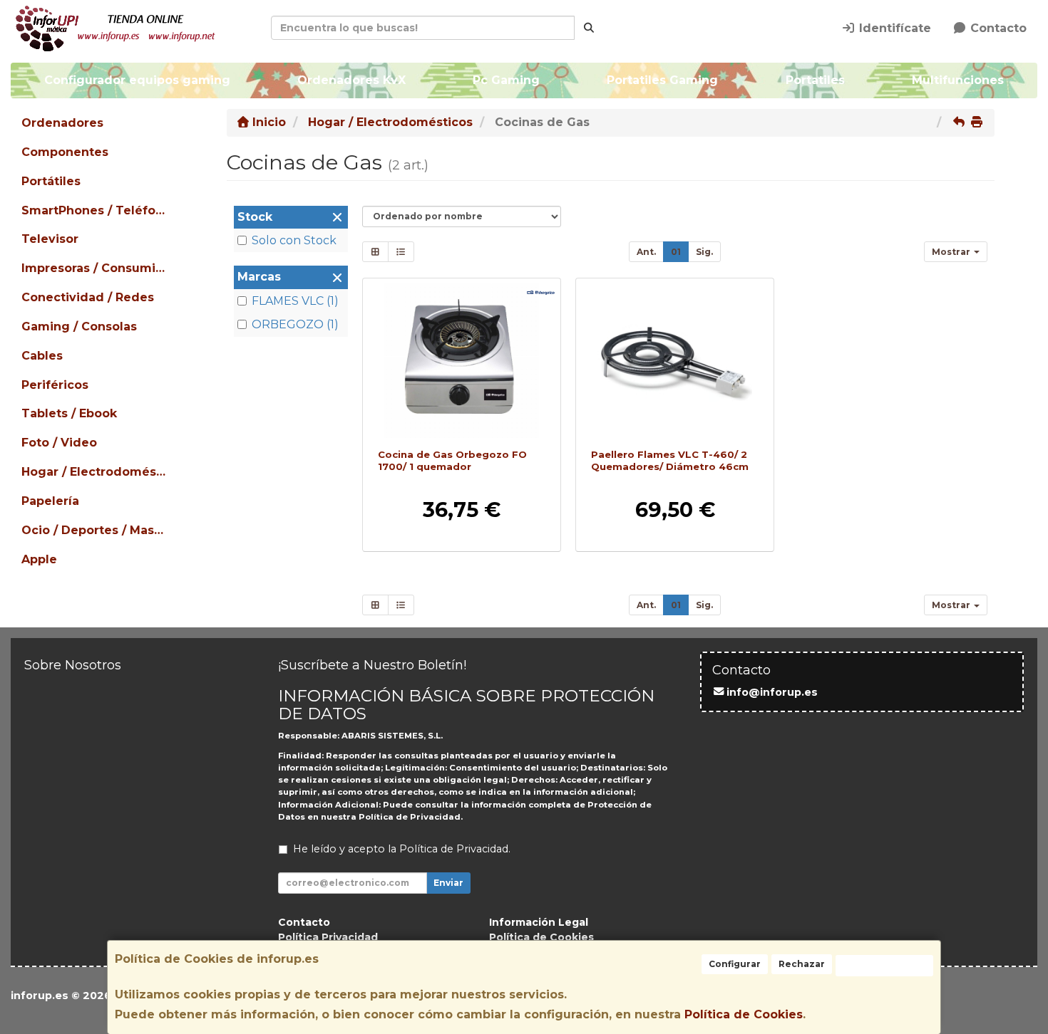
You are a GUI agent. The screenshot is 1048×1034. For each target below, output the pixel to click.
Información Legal (538, 922)
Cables (42, 355)
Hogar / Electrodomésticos (95, 472)
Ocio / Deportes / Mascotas (95, 530)
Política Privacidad (328, 937)
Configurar (735, 964)
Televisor (49, 239)
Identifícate (893, 28)
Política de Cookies (743, 1014)
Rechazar (802, 964)
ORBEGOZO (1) (295, 324)
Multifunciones (958, 80)
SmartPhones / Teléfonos (95, 210)
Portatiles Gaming (663, 80)
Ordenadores (62, 123)
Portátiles (51, 181)
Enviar (448, 882)
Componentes (64, 152)
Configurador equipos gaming (137, 80)
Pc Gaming (506, 80)
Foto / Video (59, 442)
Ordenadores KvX (351, 80)
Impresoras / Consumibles (95, 268)
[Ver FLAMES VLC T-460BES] (675, 360)
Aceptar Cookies (884, 965)
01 (676, 251)
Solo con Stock (294, 240)
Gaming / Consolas (79, 326)
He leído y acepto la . (401, 848)
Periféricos (54, 385)
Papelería (50, 501)
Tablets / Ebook (69, 413)
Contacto (997, 28)
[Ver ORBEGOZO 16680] (461, 360)
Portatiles (815, 80)
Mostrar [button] (952, 251)
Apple (39, 559)
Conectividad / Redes (87, 297)
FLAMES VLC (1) (295, 301)
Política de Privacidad (410, 817)
